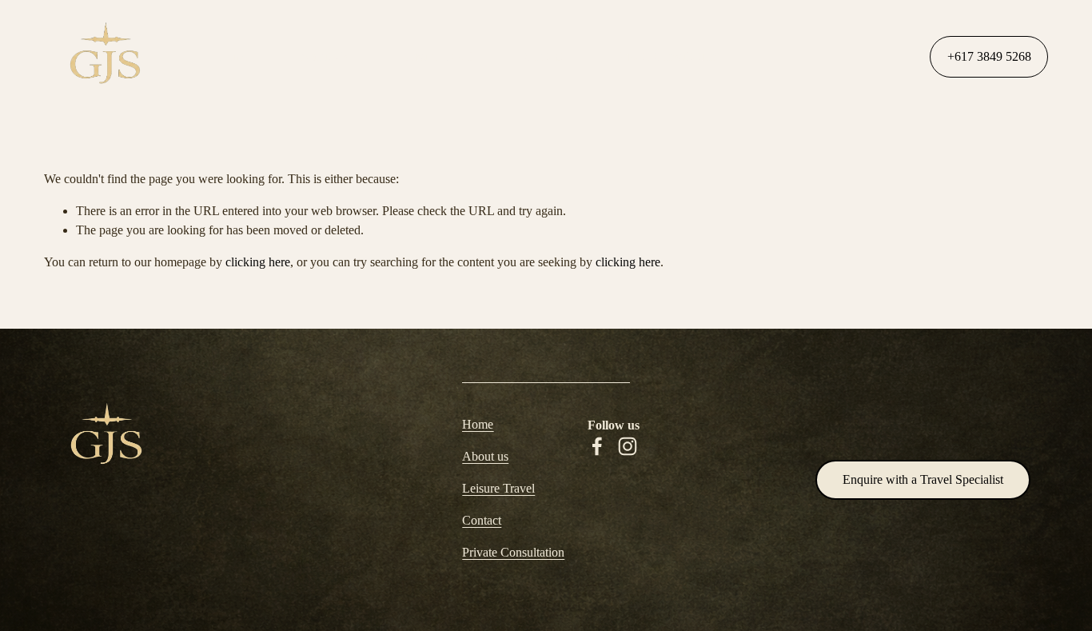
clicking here (257, 262)
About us (485, 456)
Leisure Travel (437, 56)
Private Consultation (667, 56)
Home (233, 56)
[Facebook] (597, 446)
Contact (544, 56)
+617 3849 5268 (989, 56)
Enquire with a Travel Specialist (923, 479)
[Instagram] (627, 446)
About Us (324, 56)
